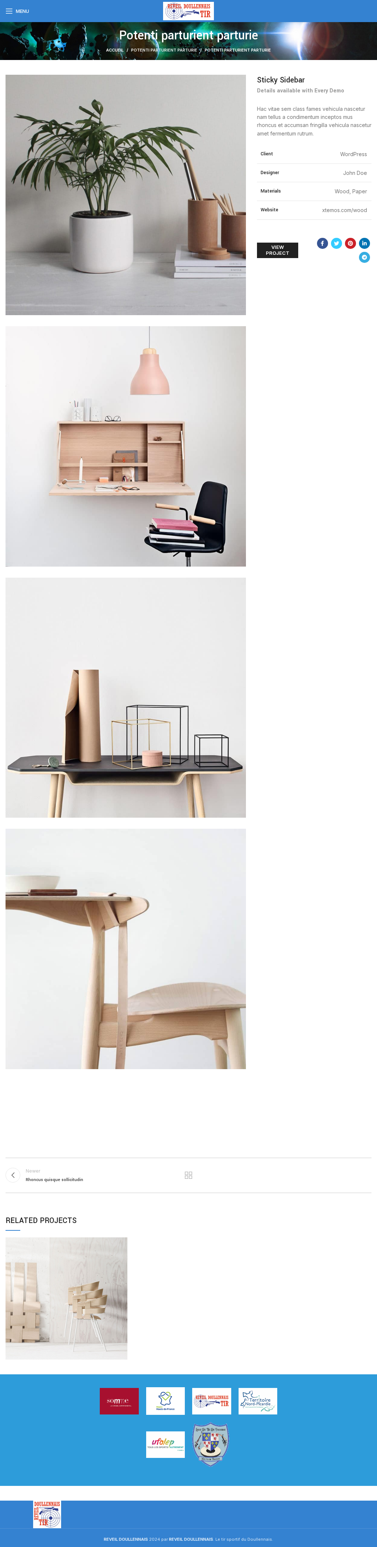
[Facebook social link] (322, 243)
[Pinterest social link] (350, 243)
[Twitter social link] (336, 243)
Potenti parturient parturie (164, 50)
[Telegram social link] (364, 257)
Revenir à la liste (188, 1175)
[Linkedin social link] (364, 243)
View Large (121, 1242)
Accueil (115, 50)
